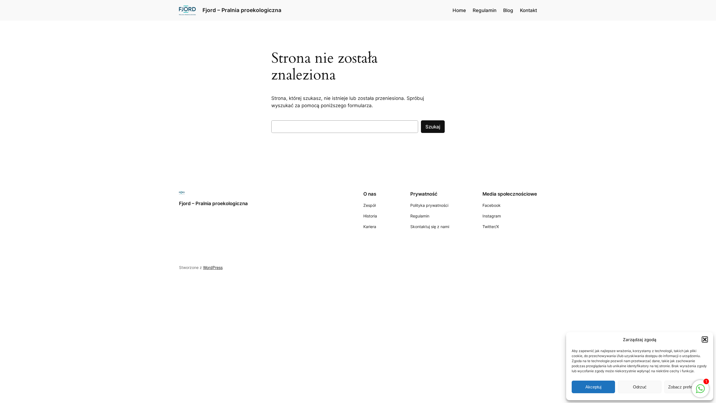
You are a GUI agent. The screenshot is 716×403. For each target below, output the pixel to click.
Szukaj (432, 127)
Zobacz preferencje (685, 387)
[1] (700, 391)
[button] (705, 339)
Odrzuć (640, 387)
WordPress (213, 267)
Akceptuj (593, 387)
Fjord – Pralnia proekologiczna (241, 10)
